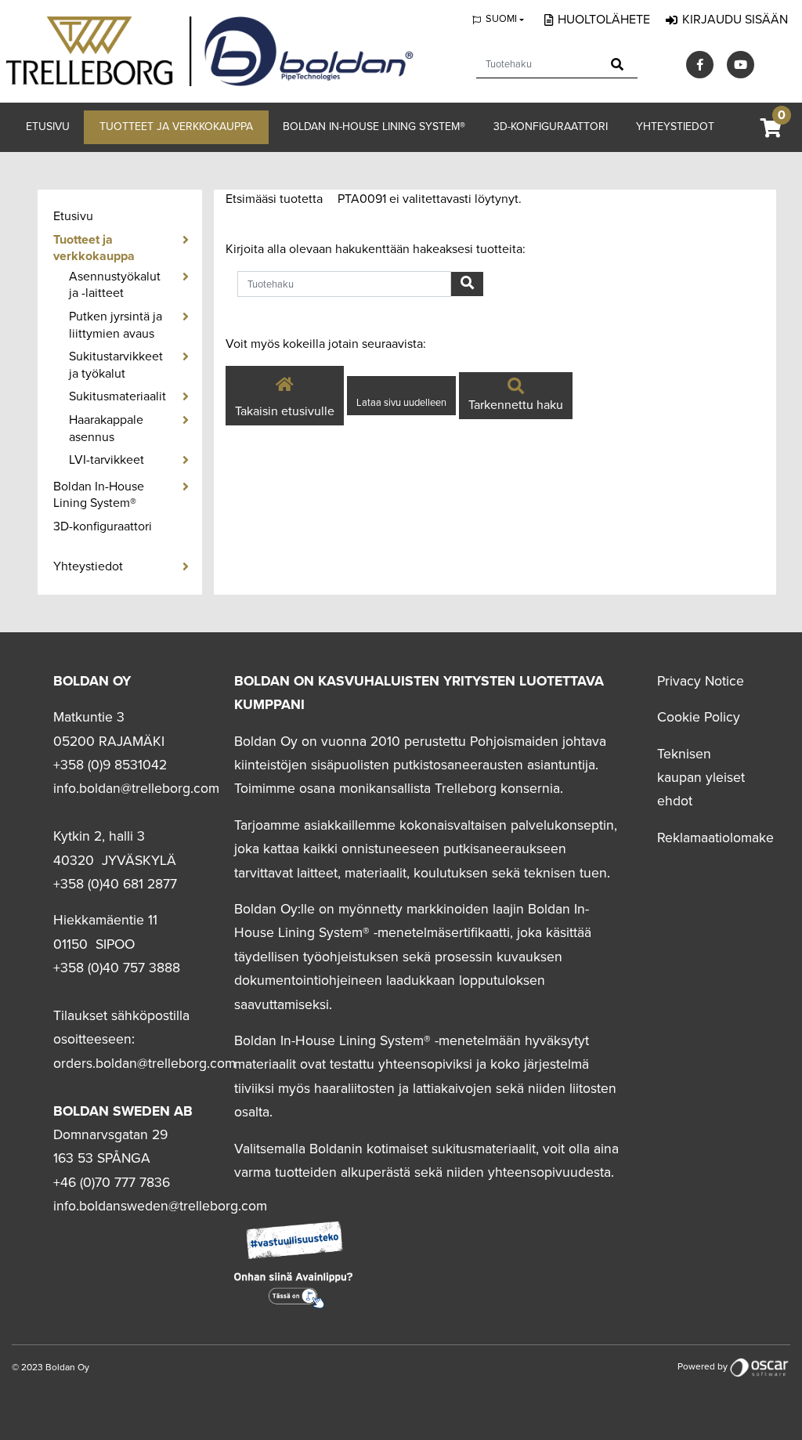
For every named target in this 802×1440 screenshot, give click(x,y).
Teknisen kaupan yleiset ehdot (701, 778)
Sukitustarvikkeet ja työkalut (116, 365)
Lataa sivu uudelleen (401, 402)
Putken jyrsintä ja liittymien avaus (115, 325)
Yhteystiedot (675, 126)
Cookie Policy (698, 717)
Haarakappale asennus (106, 428)
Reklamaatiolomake (715, 838)
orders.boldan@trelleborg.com (144, 1063)
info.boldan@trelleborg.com (136, 788)
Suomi (501, 19)
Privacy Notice (700, 681)
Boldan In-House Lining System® (374, 126)
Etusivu (48, 126)
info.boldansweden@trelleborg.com (160, 1206)
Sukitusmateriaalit (117, 396)
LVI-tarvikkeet (106, 460)
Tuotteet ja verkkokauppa (176, 126)
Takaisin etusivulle (284, 411)
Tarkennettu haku (515, 405)
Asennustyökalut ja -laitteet (115, 285)
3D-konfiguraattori (550, 126)
